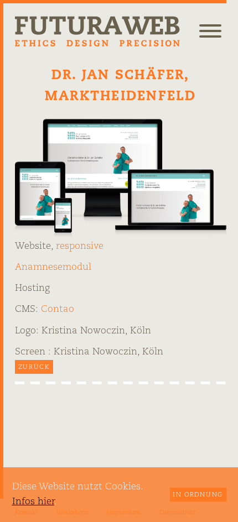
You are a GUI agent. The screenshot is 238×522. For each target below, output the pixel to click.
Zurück (34, 367)
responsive (80, 246)
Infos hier (33, 502)
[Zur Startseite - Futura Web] (98, 30)
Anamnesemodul (53, 267)
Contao (57, 309)
